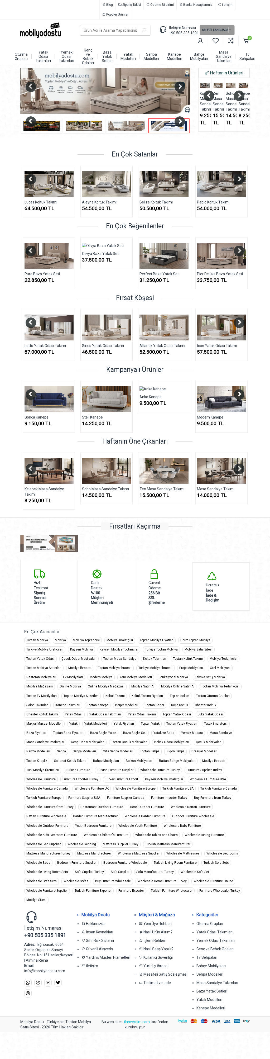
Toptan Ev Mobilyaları (41, 696)
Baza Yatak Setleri (211, 991)
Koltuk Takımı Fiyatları (147, 696)
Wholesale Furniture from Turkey (50, 807)
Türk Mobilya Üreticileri (42, 770)
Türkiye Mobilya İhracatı (155, 668)
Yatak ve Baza (163, 733)
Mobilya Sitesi (36, 900)
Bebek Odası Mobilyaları (171, 742)
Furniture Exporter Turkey (80, 779)
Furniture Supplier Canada (125, 798)
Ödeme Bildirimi (162, 5)
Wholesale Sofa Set (195, 872)
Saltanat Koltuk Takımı (70, 761)
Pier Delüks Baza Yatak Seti (199, 274)
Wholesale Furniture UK (92, 788)
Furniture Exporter (131, 890)
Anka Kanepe (150, 397)
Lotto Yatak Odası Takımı (45, 346)
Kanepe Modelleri (210, 1008)
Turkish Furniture (78, 770)
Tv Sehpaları (206, 957)
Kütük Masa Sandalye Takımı (205, 101)
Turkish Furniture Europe (43, 798)
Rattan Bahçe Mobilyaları (177, 761)
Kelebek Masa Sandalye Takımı (243, 101)
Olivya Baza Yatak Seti (80, 253)
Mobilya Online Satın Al (177, 686)
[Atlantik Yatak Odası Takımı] (164, 327)
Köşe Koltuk (179, 705)
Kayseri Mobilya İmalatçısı (164, 779)
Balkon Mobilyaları (139, 761)
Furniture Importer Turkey (169, 798)
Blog (109, 5)
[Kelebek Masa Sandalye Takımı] (243, 85)
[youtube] (48, 983)
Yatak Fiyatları (124, 723)
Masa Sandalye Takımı (215, 489)
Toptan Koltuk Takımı (188, 659)
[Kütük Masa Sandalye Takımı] (205, 85)
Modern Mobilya (101, 677)
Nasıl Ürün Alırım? (157, 932)
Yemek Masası (192, 733)
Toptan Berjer (154, 705)
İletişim (227, 5)
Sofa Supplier (120, 872)
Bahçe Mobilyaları (106, 761)
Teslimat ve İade (157, 983)
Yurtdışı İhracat (156, 966)
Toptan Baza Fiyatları (68, 733)
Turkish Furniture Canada (218, 788)
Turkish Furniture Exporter (93, 890)
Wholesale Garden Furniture (145, 816)
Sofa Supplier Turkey (89, 872)
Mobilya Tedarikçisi (223, 659)
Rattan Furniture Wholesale (46, 816)
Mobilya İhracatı (79, 668)
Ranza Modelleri (38, 751)
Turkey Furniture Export (121, 779)
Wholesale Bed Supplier (43, 844)
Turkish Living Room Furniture (175, 863)
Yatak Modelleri (95, 723)
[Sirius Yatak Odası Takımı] (106, 327)
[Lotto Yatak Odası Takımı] (49, 327)
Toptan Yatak (150, 723)
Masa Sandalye (221, 733)
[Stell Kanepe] (106, 399)
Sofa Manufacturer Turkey (155, 872)
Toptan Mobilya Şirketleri (81, 696)
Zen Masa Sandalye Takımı (218, 101)
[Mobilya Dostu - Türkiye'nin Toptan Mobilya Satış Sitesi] (46, 30)
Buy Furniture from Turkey (212, 798)
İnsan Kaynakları (99, 932)
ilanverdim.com (137, 1022)
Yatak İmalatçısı (216, 723)
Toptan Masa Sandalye (119, 659)
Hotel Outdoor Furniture (147, 807)
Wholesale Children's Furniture (106, 835)
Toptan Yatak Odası (40, 659)
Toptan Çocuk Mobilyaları (129, 742)
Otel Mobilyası (220, 668)
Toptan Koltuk (179, 696)
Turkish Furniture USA (178, 788)
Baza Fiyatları (36, 733)
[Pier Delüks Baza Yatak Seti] (200, 256)
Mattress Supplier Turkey (120, 844)
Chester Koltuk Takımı (42, 714)
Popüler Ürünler (116, 14)
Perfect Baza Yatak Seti (139, 274)
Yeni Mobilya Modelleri (135, 677)
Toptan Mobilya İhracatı (115, 668)
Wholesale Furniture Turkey (160, 770)
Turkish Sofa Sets (216, 863)
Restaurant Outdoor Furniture (101, 807)
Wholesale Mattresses (183, 853)
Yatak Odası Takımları (105, 714)
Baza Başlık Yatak (103, 733)
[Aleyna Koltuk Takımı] (80, 184)
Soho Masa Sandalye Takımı (230, 101)
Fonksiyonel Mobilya (173, 677)
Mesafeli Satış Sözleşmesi (165, 974)
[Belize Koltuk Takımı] (137, 184)
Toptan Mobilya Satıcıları (43, 668)
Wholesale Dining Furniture (204, 835)
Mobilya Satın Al (142, 686)
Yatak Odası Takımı (142, 714)
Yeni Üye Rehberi (157, 924)
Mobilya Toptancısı (86, 640)
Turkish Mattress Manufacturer (167, 844)
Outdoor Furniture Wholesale (193, 816)
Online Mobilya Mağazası (106, 686)
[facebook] (38, 983)
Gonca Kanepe (37, 417)
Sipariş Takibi (131, 5)
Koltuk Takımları (154, 659)
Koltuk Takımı (115, 696)
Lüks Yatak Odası (210, 714)
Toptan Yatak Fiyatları (181, 723)
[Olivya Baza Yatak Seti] (85, 245)
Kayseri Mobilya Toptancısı (119, 649)
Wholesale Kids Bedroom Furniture (51, 835)
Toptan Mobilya (37, 640)
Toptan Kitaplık (36, 761)
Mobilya (60, 640)
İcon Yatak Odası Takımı (217, 346)
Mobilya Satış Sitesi (199, 649)
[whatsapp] (28, 983)
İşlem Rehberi (154, 940)
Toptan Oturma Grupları (213, 696)
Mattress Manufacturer (94, 853)
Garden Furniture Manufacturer (95, 816)
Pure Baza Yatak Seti (21, 274)
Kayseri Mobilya (81, 649)
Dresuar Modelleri (204, 751)
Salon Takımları (37, 705)
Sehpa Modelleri (84, 751)
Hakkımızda (95, 924)
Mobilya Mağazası (39, 686)
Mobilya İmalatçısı (120, 640)
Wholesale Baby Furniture (182, 826)
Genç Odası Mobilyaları (87, 742)
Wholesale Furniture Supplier (47, 890)
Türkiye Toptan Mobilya (161, 649)
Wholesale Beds (38, 863)
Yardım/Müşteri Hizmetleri (107, 957)
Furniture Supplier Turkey (204, 770)
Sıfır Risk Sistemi (99, 940)
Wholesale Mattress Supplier (139, 853)
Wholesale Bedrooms (222, 853)
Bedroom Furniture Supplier (77, 863)
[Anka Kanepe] (164, 389)
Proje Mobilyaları (191, 668)
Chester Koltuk (205, 705)
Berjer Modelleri (126, 705)
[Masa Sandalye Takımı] (221, 471)
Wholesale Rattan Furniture (191, 807)
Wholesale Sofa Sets (41, 881)
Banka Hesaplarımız (197, 5)
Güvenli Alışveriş (99, 949)
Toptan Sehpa (150, 751)
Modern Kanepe (210, 417)
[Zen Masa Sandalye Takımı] (218, 85)
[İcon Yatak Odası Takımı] (221, 327)
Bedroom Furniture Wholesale (125, 863)
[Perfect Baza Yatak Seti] (143, 256)
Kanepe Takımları (67, 705)
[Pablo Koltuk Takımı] (195, 184)
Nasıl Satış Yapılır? (158, 949)
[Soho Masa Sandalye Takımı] (230, 85)
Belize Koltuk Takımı (130, 202)
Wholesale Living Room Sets (47, 872)
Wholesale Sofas (76, 881)
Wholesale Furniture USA (208, 779)
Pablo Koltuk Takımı (187, 202)
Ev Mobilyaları (73, 677)
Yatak (73, 723)
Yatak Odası (74, 714)
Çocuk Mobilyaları (208, 742)
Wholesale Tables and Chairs (156, 835)
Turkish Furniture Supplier (115, 770)
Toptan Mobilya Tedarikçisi (220, 686)
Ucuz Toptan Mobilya (195, 640)
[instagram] (28, 993)
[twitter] (58, 983)
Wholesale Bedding (82, 844)
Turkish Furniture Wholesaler (171, 890)
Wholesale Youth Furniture (137, 826)
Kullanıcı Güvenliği (158, 957)
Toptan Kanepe (97, 705)
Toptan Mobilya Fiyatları (156, 640)
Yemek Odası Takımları (215, 940)
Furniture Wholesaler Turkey (219, 890)
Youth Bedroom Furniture (93, 826)
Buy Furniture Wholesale (113, 881)
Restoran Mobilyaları (41, 677)
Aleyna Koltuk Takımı (73, 202)
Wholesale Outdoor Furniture (47, 826)
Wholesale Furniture (41, 779)
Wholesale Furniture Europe (135, 788)
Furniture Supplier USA (84, 798)
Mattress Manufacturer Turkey (48, 853)
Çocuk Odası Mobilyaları (79, 659)
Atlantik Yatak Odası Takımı (162, 346)
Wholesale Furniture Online (213, 881)
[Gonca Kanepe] (49, 399)
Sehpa (61, 751)
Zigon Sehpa (175, 751)
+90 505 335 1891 (184, 33)
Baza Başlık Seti (135, 733)
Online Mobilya (70, 686)
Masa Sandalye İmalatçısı (45, 742)
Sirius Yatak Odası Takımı (103, 346)
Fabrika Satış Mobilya (210, 677)
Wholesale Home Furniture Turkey (162, 881)
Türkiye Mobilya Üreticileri (44, 649)
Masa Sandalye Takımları (217, 983)
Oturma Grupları (209, 924)
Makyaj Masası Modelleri (44, 723)
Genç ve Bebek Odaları (215, 949)
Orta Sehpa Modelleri (118, 751)
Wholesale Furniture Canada (47, 788)
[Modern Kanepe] (221, 399)
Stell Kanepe (92, 417)
